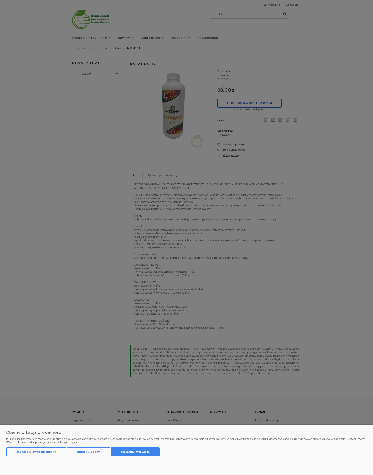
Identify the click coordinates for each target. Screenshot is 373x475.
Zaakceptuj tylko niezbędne (36, 451)
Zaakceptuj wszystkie (135, 451)
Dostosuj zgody (88, 451)
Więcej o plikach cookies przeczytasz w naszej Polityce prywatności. (45, 442)
